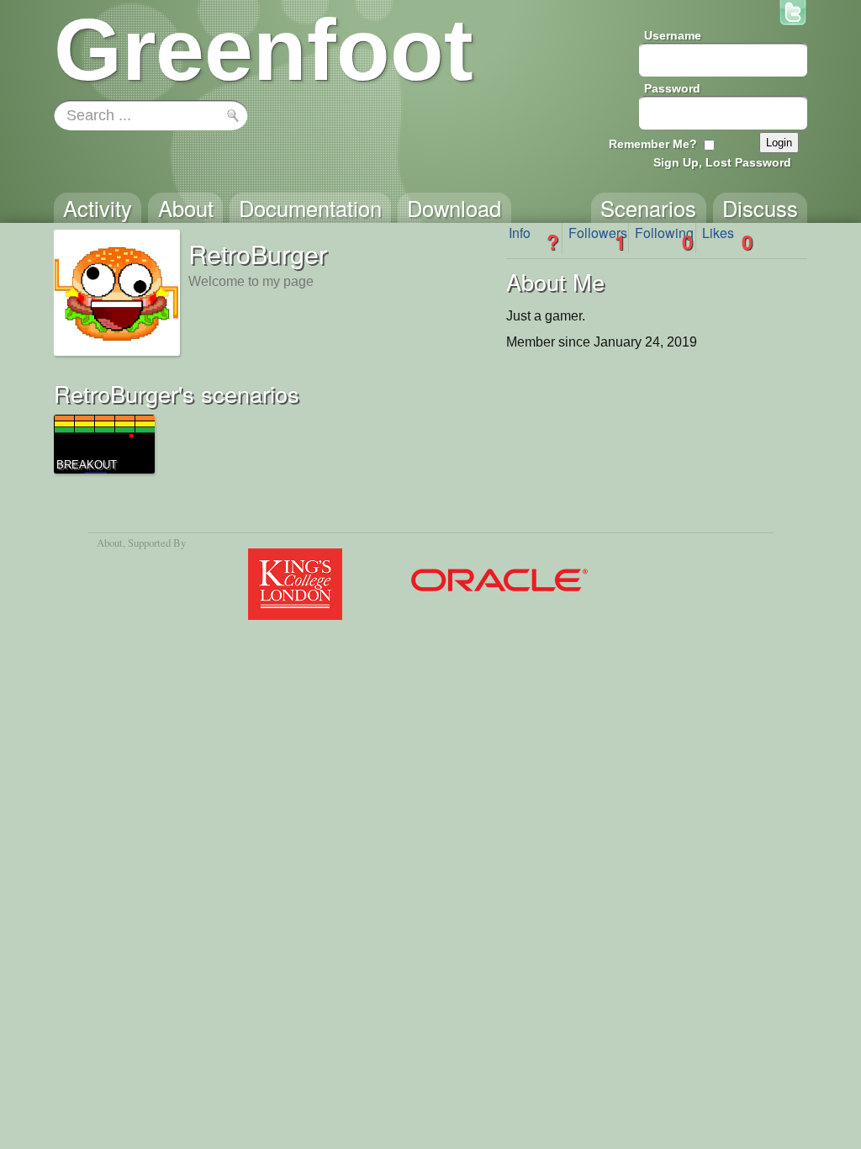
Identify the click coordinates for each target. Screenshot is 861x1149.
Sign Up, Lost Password (722, 162)
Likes (727, 238)
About (110, 542)
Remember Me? (653, 144)
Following (664, 238)
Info (534, 238)
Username (672, 35)
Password (672, 88)
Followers (597, 238)
